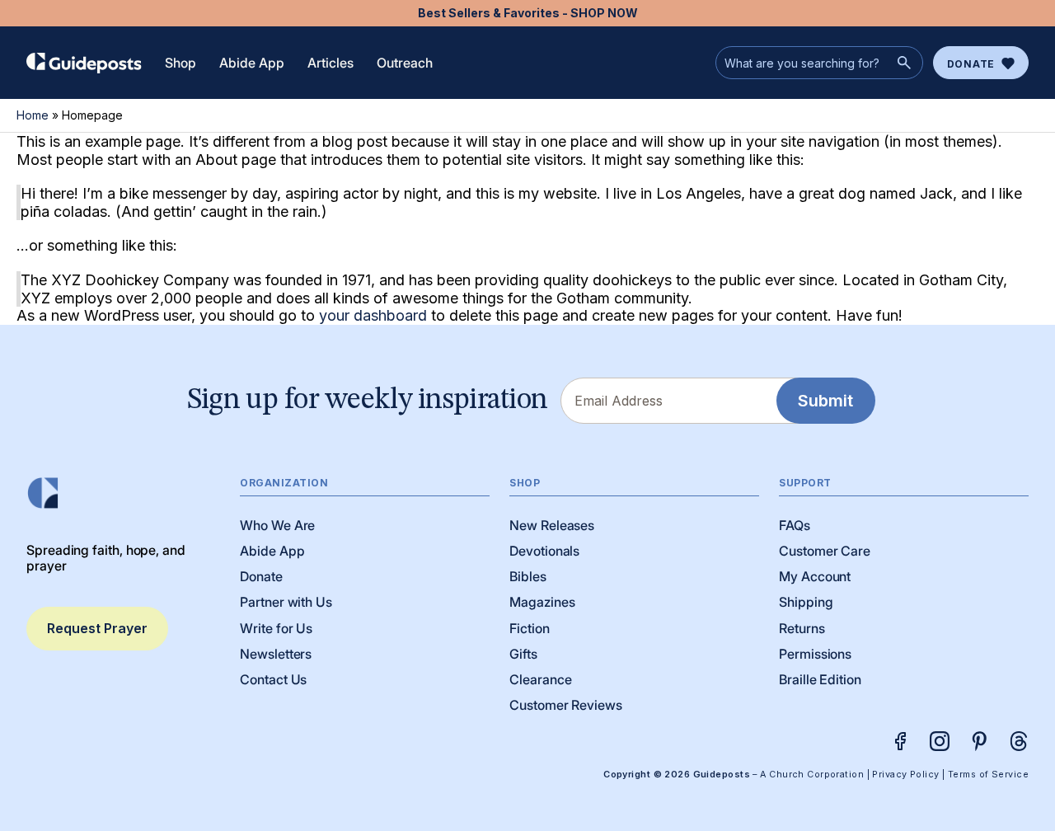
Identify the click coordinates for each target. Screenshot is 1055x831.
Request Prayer (97, 628)
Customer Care (824, 550)
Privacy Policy (905, 774)
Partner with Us (286, 602)
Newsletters (276, 654)
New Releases (551, 525)
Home (32, 115)
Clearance (540, 679)
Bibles (527, 576)
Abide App (251, 62)
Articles (330, 62)
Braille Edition (820, 679)
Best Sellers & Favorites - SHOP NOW (528, 13)
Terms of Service (988, 774)
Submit (825, 401)
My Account (815, 576)
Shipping (805, 602)
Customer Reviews (565, 705)
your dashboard (373, 315)
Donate (971, 64)
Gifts (523, 654)
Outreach (405, 62)
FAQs (794, 525)
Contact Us (273, 679)
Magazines (541, 602)
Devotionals (544, 550)
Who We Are (277, 525)
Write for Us (276, 628)
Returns (801, 628)
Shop (180, 62)
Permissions (815, 654)
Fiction (529, 628)
